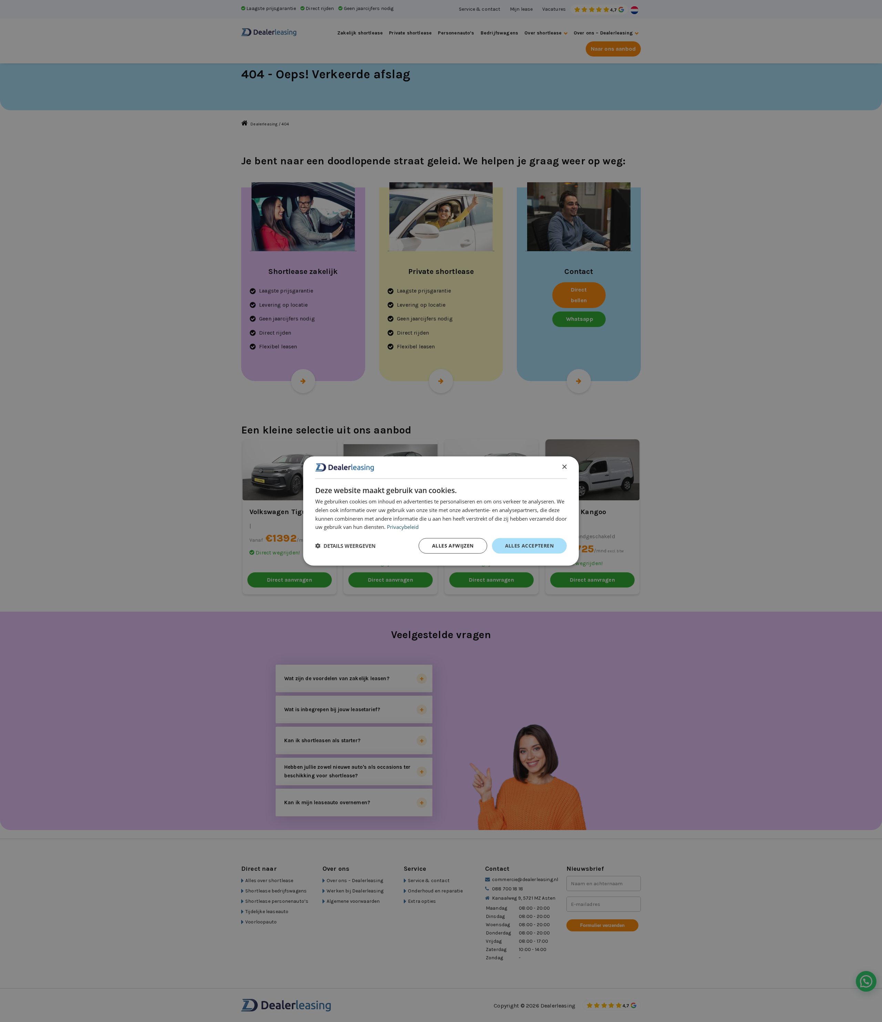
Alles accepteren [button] (529, 545)
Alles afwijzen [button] (453, 545)
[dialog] (441, 511)
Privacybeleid (403, 526)
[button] (345, 546)
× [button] (564, 467)
